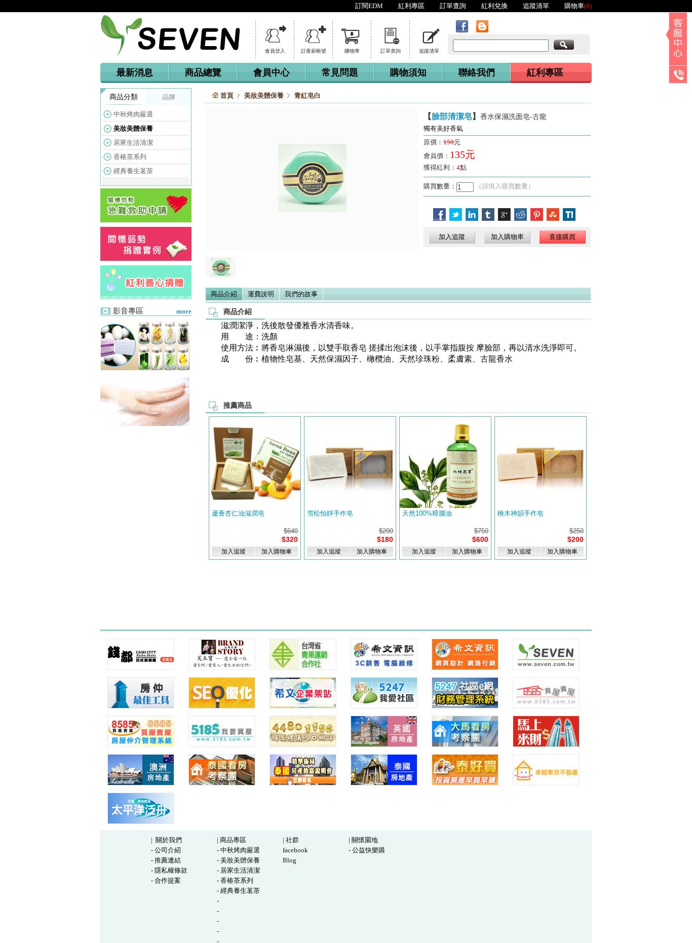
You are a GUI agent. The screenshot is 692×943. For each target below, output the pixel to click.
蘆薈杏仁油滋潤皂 (238, 513)
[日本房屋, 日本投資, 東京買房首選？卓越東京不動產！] (546, 783)
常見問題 (340, 72)
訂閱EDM (369, 6)
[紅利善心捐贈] (145, 297)
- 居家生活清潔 (238, 870)
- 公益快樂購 (367, 850)
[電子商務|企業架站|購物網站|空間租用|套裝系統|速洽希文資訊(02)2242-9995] (303, 706)
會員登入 (275, 51)
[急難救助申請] (145, 220)
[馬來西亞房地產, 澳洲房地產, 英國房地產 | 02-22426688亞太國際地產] (384, 745)
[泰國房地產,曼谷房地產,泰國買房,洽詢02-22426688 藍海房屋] (384, 783)
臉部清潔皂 (452, 116)
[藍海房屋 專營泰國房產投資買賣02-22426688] (221, 783)
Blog (289, 860)
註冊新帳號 (313, 51)
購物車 (578, 6)
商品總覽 (203, 72)
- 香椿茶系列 (235, 880)
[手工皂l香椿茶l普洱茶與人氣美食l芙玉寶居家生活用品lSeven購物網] (546, 668)
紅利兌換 (494, 6)
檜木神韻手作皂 (520, 513)
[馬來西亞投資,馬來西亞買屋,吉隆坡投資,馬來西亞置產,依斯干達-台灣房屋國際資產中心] (546, 745)
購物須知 (408, 72)
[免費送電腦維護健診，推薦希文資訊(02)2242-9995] (384, 668)
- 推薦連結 (166, 860)
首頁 (227, 95)
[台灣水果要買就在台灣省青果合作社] (303, 668)
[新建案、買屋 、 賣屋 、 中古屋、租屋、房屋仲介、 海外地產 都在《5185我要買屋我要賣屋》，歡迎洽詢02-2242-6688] (221, 745)
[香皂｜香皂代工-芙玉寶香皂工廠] (221, 668)
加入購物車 (507, 237)
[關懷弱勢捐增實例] (145, 258)
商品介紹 (224, 294)
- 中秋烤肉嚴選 (238, 850)
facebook (295, 850)
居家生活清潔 (133, 142)
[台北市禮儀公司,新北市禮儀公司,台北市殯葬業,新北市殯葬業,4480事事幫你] (303, 745)
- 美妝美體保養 (238, 860)
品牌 (168, 97)
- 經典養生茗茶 (238, 890)
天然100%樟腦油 (427, 513)
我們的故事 (301, 294)
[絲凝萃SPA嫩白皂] (145, 368)
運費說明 (261, 294)
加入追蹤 (452, 237)
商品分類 (123, 97)
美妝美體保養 (133, 128)
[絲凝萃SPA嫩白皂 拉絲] (144, 423)
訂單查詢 (453, 6)
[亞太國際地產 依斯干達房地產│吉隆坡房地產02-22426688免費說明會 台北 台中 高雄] (140, 783)
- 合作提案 (166, 880)
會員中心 (271, 72)
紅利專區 (411, 6)
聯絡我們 (476, 72)
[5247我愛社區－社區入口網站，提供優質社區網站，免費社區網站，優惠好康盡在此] (384, 706)
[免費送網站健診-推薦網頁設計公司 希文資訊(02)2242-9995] (465, 668)
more (183, 311)
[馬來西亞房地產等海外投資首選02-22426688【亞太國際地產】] (465, 745)
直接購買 (562, 237)
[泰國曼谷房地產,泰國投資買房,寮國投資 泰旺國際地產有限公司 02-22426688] (465, 783)
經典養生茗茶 (133, 171)
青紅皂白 (307, 95)
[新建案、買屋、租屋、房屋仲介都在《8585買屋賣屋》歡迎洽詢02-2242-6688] (546, 706)
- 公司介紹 (166, 850)
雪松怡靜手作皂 (330, 513)
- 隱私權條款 (169, 870)
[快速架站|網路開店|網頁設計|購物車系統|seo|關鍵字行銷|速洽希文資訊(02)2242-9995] (221, 706)
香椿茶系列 (129, 157)
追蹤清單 (536, 6)
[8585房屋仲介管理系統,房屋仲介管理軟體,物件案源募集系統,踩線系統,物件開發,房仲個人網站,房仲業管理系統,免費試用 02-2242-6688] (140, 706)
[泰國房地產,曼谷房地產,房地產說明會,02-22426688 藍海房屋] (303, 783)
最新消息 (135, 72)
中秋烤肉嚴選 (133, 114)
